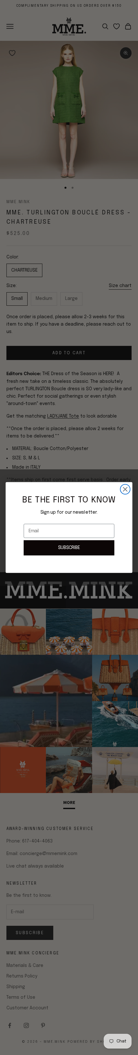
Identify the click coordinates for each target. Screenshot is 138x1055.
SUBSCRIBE (69, 547)
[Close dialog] (125, 489)
